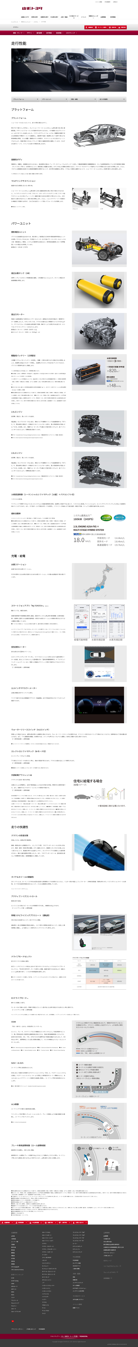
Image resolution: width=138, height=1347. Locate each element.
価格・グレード (17, 33)
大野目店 (13, 1239)
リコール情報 (98, 1)
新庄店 (13, 1250)
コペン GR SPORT (46, 1257)
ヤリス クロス (45, 1310)
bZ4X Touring (14, 1280)
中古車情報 (76, 1257)
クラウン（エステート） (48, 1246)
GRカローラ (14, 1286)
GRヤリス (13, 1289)
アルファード (14, 1300)
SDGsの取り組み (108, 1241)
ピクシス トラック (77, 1252)
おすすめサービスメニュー (79, 1288)
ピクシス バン (76, 1249)
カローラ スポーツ (46, 1235)
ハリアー (44, 1299)
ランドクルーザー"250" (79, 1235)
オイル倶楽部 (76, 1285)
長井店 (13, 1261)
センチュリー (45, 1266)
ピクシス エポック (77, 1246)
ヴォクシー (14, 1306)
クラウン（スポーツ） (47, 1252)
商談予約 (123, 27)
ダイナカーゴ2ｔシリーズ (48, 1274)
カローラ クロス (46, 1232)
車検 (74, 1277)
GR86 (12, 1283)
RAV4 (12, 1294)
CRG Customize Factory (17, 1269)
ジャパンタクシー (46, 1263)
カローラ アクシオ (15, 1311)
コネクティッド (70, 33)
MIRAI (12, 1292)
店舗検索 (90, 27)
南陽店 (13, 1264)
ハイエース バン (46, 1288)
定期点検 (75, 1280)
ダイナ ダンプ (45, 1277)
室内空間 (39, 33)
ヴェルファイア (15, 1303)
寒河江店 (13, 1247)
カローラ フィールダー (48, 1240)
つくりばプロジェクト (111, 1266)
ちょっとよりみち (110, 1272)
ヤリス (43, 1308)
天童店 (13, 1244)
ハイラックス (45, 1294)
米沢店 (13, 1258)
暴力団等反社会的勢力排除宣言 (111, 1244)
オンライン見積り (102, 27)
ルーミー (75, 1243)
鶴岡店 (13, 1253)
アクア (13, 1297)
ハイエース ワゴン (46, 1291)
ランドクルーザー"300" (79, 1232)
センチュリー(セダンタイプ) (49, 1268)
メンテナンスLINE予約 (78, 1291)
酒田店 (13, 1255)
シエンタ (44, 1260)
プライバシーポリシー (109, 1253)
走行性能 (49, 33)
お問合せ (115, 1)
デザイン (29, 33)
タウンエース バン (46, 1280)
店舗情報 (14, 1232)
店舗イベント (76, 1308)
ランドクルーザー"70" (78, 1238)
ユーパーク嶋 (14, 1241)
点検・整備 (76, 1273)
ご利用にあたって (108, 1255)
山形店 (13, 1236)
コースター (45, 1254)
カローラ (13, 1308)
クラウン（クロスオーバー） (49, 1249)
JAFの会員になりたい (78, 1299)
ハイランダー (45, 1296)
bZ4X (12, 1278)
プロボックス (45, 1305)
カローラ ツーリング (47, 1238)
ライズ (43, 1313)
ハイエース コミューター (48, 1285)
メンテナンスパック (78, 1282)
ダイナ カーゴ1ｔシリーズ (48, 1271)
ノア (43, 1282)
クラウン (15, 27)
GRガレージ (108, 1260)
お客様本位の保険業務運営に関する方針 (114, 1247)
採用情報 (107, 1278)
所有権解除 (107, 1)
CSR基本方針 (107, 1239)
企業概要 (106, 1236)
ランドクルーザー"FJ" (78, 1240)
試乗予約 (114, 27)
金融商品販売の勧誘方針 (110, 1250)
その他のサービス (79, 1296)
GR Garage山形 (15, 1267)
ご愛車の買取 (76, 1268)
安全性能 (58, 33)
